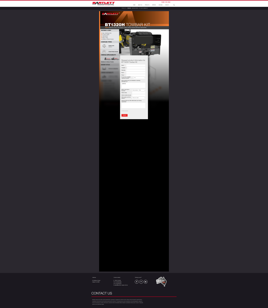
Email (123, 72)
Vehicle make (124, 92)
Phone (123, 75)
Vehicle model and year (126, 95)
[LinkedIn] (145, 282)
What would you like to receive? (126, 98)
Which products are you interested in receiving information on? (130, 81)
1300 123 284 (165, 2)
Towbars (129, 8)
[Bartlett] (103, 4)
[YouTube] (141, 282)
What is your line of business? (125, 90)
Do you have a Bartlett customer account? (125, 78)
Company (123, 67)
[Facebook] (137, 282)
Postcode (123, 70)
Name (123, 65)
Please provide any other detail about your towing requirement (131, 101)
